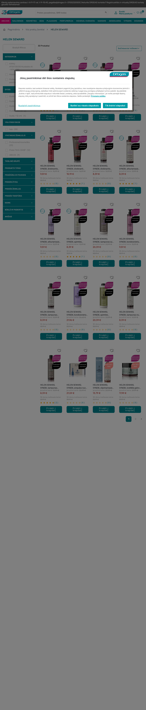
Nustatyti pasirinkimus (29, 105)
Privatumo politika (98, 96)
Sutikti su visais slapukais (84, 105)
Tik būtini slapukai (115, 105)
